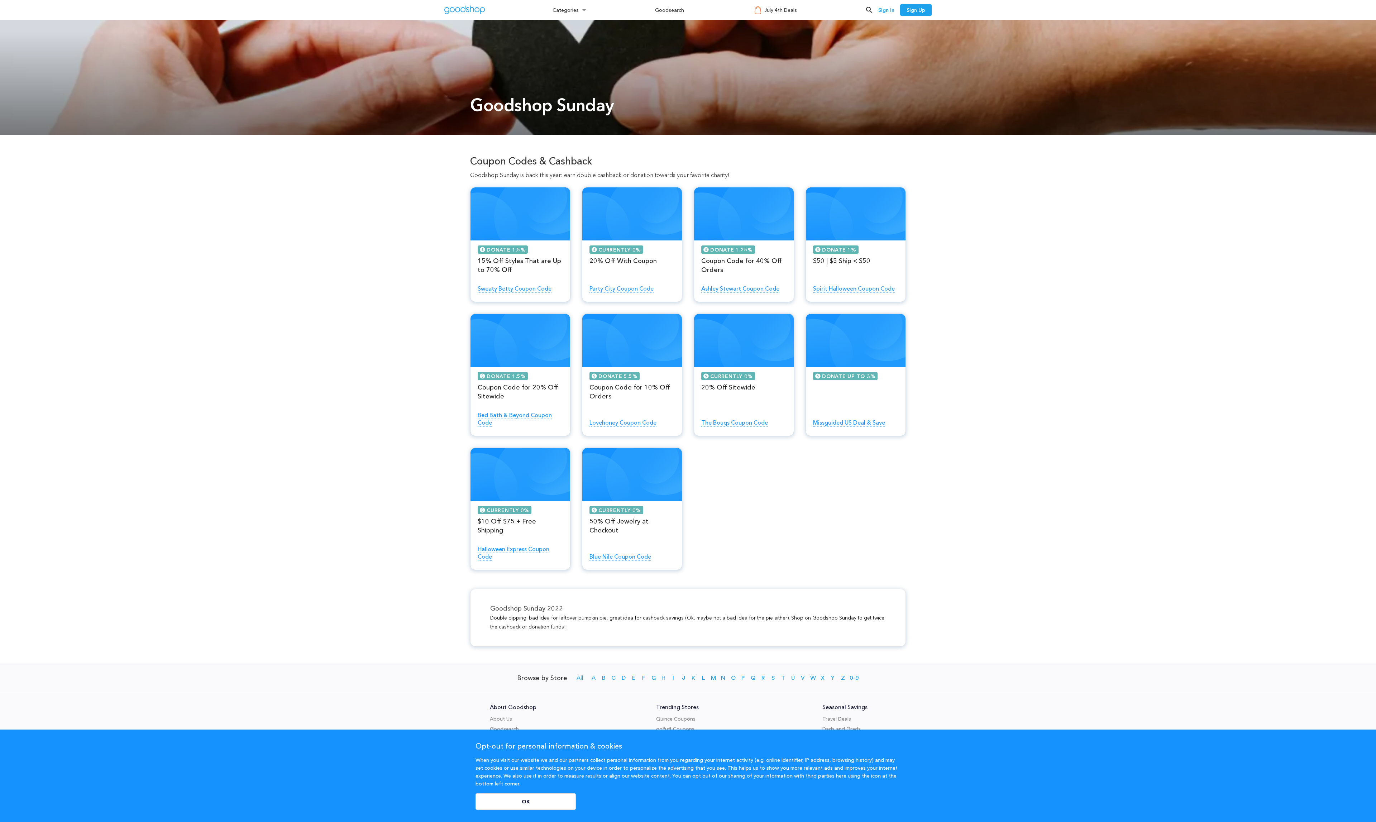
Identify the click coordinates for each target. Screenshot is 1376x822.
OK (526, 801)
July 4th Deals (780, 10)
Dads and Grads (841, 729)
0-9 (854, 678)
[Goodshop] (464, 9)
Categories (566, 10)
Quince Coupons (676, 719)
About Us (501, 719)
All (580, 678)
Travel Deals (836, 719)
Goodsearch (669, 10)
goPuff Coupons (675, 729)
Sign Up (916, 10)
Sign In (886, 10)
